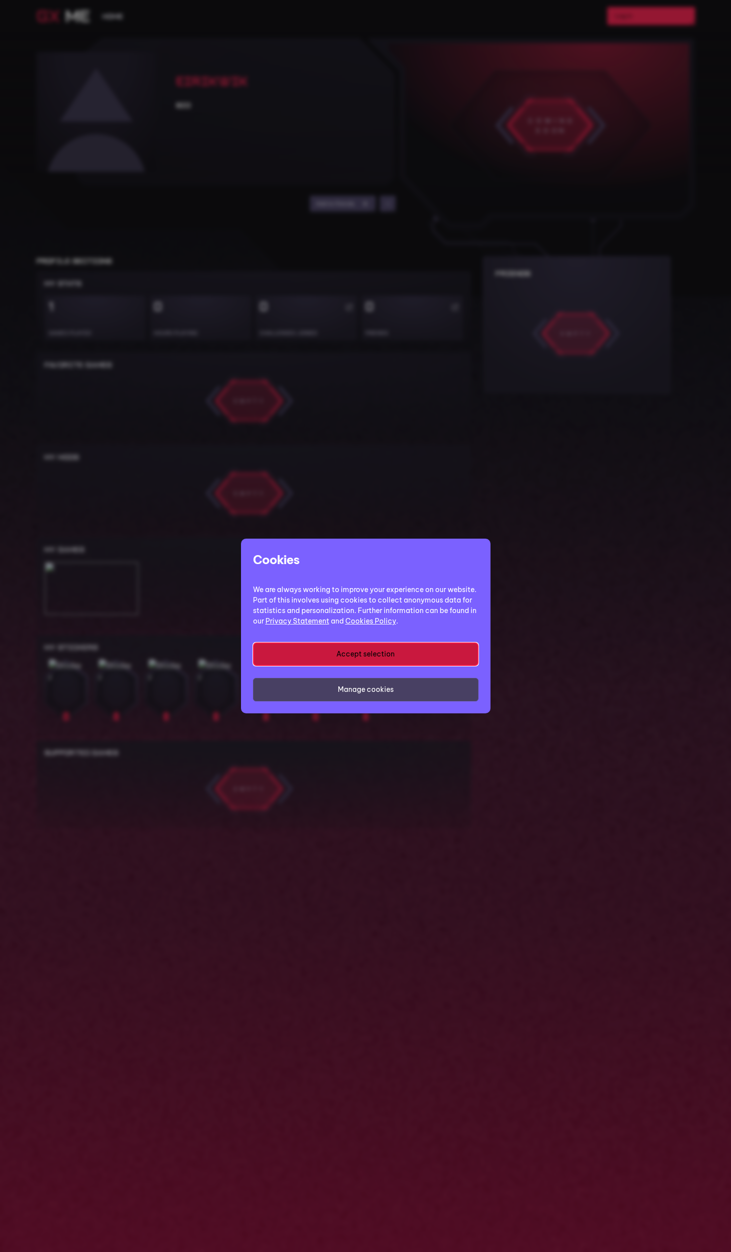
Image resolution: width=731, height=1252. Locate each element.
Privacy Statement (297, 621)
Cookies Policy (370, 621)
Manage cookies (366, 689)
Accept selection (365, 653)
